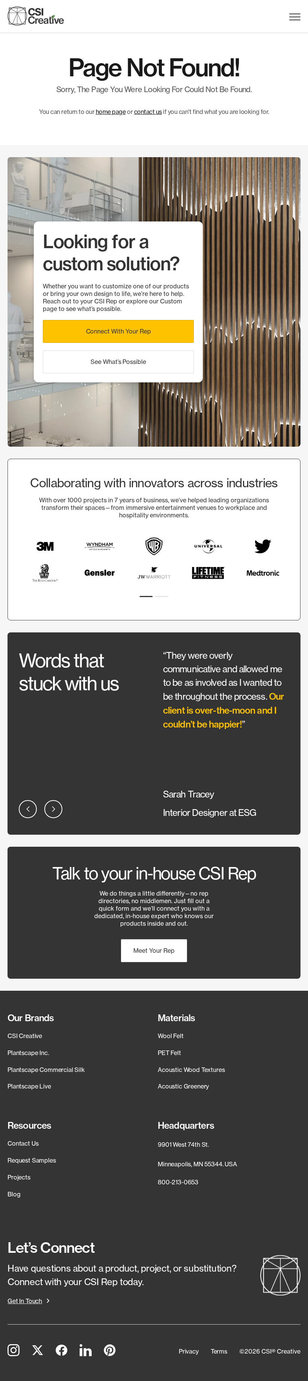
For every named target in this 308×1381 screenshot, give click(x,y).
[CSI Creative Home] (36, 16)
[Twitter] (38, 1351)
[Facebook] (62, 1351)
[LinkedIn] (86, 1351)
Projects (19, 1177)
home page (111, 111)
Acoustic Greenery (183, 1086)
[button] (118, 331)
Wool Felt (171, 1036)
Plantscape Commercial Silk (46, 1069)
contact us (148, 111)
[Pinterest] (110, 1351)
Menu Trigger (294, 17)
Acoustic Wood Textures (191, 1069)
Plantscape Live (29, 1086)
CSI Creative (25, 1036)
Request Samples (32, 1160)
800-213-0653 (178, 1182)
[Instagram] (14, 1351)
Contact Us (23, 1143)
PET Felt (169, 1053)
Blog (14, 1194)
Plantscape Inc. (28, 1053)
